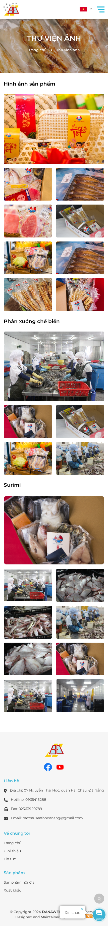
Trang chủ (37, 50)
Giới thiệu (12, 851)
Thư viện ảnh (54, 38)
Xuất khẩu (12, 890)
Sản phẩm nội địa (19, 882)
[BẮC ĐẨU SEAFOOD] (11, 8)
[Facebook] (48, 767)
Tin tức (10, 859)
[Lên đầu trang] (99, 899)
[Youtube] (60, 767)
